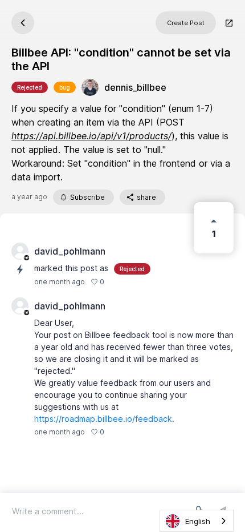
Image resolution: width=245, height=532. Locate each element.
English (197, 521)
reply (119, 432)
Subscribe (87, 197)
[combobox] (197, 521)
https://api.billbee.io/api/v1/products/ (91, 136)
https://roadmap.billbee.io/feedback (103, 419)
